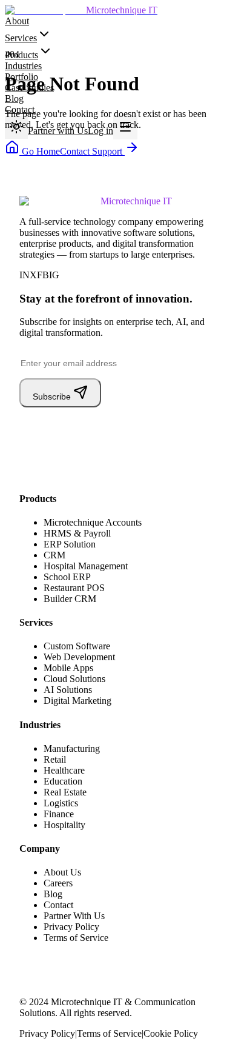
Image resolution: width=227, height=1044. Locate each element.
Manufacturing (72, 748)
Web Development (79, 657)
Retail (55, 759)
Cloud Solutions (74, 679)
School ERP (67, 577)
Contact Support (92, 151)
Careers (58, 883)
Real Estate (65, 792)
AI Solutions (68, 689)
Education (63, 781)
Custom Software (77, 646)
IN (24, 275)
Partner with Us (58, 130)
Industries (23, 66)
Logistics (61, 803)
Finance (59, 814)
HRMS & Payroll (77, 533)
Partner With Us (74, 916)
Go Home (39, 151)
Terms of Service (76, 937)
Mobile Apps (68, 668)
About (17, 21)
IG (54, 275)
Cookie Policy (170, 1033)
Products (21, 55)
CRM (54, 555)
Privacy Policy (71, 927)
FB (43, 275)
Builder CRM (70, 599)
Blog (14, 98)
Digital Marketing (77, 700)
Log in (100, 130)
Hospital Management (86, 566)
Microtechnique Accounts (93, 522)
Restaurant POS (74, 588)
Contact (58, 905)
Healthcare (64, 770)
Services (21, 38)
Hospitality (64, 825)
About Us (62, 872)
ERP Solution (70, 544)
